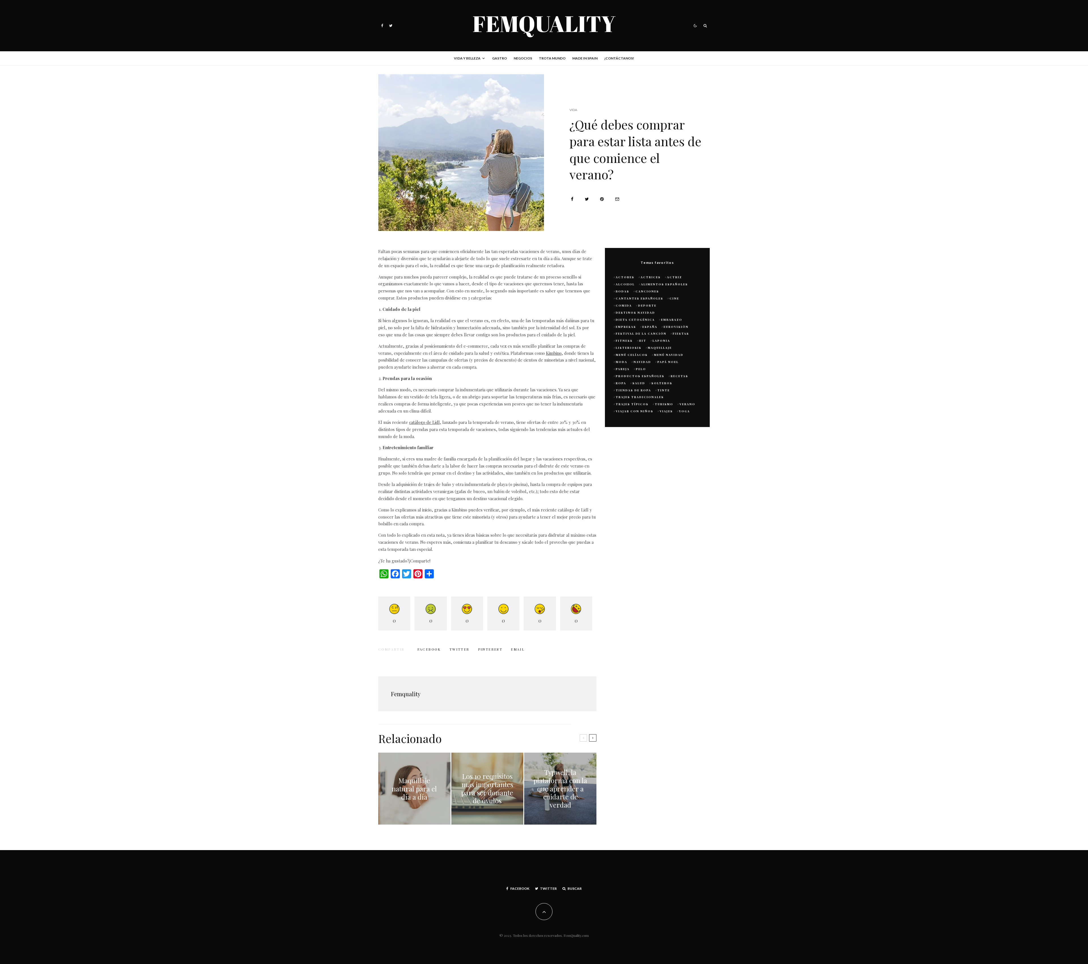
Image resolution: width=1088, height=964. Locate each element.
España (649, 327)
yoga (684, 411)
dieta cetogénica (635, 320)
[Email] (617, 199)
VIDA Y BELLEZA (467, 58)
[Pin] (602, 199)
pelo (641, 369)
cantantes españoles (639, 298)
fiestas (681, 334)
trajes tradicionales (640, 397)
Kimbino (554, 353)
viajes (666, 411)
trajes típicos (632, 404)
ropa (621, 383)
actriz (674, 277)
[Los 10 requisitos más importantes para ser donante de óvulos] (487, 789)
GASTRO (499, 58)
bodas (622, 291)
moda (621, 362)
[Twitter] (390, 25)
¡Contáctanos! (619, 58)
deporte (647, 305)
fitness (624, 341)
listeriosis (628, 348)
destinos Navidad (635, 313)
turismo (664, 404)
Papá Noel (668, 362)
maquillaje (660, 348)
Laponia (661, 341)
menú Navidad (668, 355)
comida (624, 305)
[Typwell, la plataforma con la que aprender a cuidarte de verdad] (560, 789)
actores (625, 277)
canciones (647, 291)
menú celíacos (632, 355)
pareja (623, 369)
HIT (642, 341)
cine (674, 298)
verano (687, 404)
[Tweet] (587, 199)
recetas (679, 376)
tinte (663, 390)
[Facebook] (382, 25)
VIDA (573, 110)
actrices (651, 277)
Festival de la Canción (641, 334)
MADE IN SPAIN (585, 58)
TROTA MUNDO (552, 58)
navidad (642, 362)
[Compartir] (572, 199)
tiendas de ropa (633, 390)
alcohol (625, 284)
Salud (638, 383)
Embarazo (671, 320)
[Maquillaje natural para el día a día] (414, 789)
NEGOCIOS (523, 58)
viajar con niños (634, 411)
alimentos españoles (664, 284)
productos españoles (640, 376)
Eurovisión (676, 327)
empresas (626, 327)
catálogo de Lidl (424, 422)
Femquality (405, 694)
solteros (661, 383)
